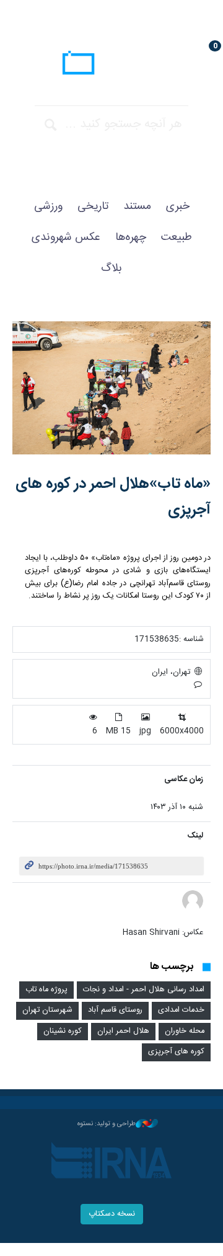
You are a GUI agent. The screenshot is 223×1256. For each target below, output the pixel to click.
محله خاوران (184, 1031)
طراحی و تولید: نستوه (106, 1124)
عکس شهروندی (66, 237)
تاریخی (92, 206)
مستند (137, 206)
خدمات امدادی (181, 1010)
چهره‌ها (130, 237)
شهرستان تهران (47, 1010)
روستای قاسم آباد (115, 1010)
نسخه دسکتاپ (112, 1214)
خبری (178, 206)
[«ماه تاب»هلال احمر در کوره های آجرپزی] (111, 387)
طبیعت (176, 237)
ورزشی (48, 206)
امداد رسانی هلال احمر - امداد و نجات (143, 989)
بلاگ (111, 268)
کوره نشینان (62, 1031)
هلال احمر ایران (123, 1031)
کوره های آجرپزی (176, 1051)
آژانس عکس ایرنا (111, 64)
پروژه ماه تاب (46, 989)
